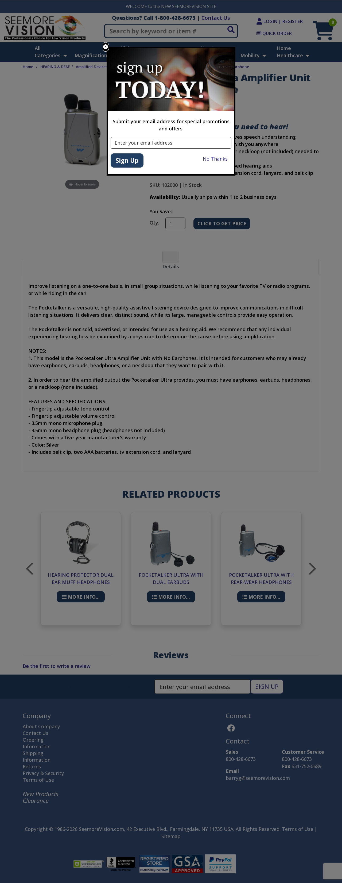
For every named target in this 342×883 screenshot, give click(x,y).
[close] (105, 47)
